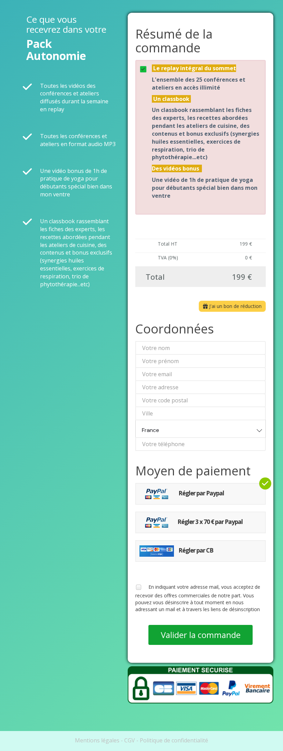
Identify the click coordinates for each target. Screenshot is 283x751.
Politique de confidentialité (174, 740)
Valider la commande (201, 634)
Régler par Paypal (200, 493)
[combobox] (200, 429)
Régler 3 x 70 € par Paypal (210, 522)
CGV (129, 740)
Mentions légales (97, 740)
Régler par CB (195, 550)
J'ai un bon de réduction (235, 306)
